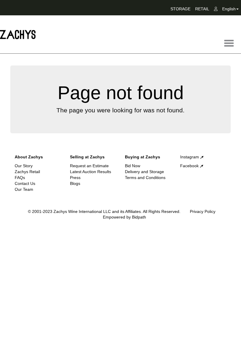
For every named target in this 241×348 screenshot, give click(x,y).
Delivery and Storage (144, 171)
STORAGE (180, 8)
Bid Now (132, 165)
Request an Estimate (89, 165)
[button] (230, 10)
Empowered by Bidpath (124, 217)
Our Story (24, 165)
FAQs (20, 177)
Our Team (24, 189)
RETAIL (202, 8)
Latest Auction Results (90, 171)
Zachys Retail (27, 171)
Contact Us (25, 183)
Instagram (190, 157)
